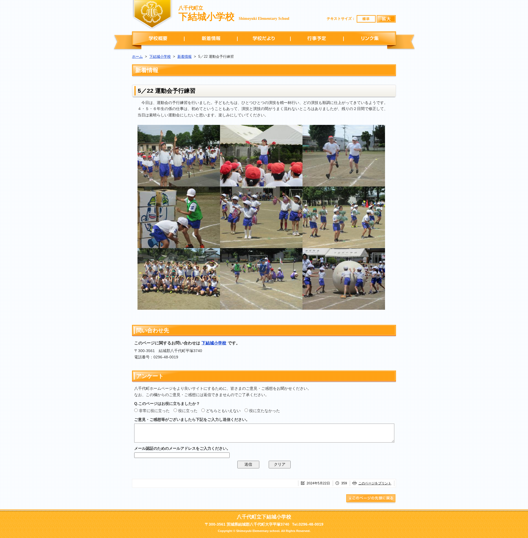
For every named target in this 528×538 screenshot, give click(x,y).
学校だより (263, 38)
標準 (366, 19)
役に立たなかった (264, 410)
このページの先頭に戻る (371, 499)
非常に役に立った (154, 410)
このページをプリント (374, 483)
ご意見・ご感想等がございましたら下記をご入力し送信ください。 (192, 419)
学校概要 (158, 38)
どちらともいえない (223, 410)
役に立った (187, 410)
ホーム (137, 56)
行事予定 (316, 38)
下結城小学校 (160, 56)
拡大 (386, 19)
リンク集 (369, 38)
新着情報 (210, 38)
